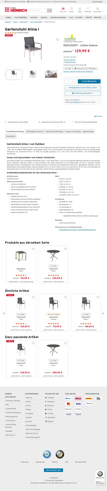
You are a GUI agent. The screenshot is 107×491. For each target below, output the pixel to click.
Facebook (51, 398)
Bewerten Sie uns (32, 433)
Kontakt (29, 417)
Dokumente (10, 136)
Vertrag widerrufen (53, 470)
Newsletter (51, 417)
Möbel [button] (9, 18)
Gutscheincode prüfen (83, 93)
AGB (66, 462)
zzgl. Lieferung (70, 60)
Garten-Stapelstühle (36, 22)
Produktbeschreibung (15, 132)
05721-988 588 (75, 102)
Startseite (8, 22)
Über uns (29, 398)
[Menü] (103, 471)
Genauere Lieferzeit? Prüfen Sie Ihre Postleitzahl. (78, 71)
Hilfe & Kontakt (97, 2)
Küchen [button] (34, 18)
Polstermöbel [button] (21, 18)
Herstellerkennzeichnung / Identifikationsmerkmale (77, 230)
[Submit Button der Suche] (49, 10)
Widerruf (55, 462)
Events (28, 406)
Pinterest (50, 406)
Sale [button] (71, 18)
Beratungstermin (12, 417)
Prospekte (29, 413)
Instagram (50, 402)
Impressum (25, 462)
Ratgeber (9, 431)
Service (89, 17)
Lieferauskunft (11, 409)
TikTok (50, 410)
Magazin (50, 421)
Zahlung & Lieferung (13, 401)
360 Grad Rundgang (33, 429)
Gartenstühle (24, 22)
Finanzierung (10, 420)
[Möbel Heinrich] (16, 9)
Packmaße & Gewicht (34, 132)
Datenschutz (40, 462)
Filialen (79, 17)
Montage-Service (70, 62)
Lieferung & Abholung (54, 132)
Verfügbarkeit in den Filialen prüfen (83, 88)
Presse (28, 402)
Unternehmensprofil (33, 437)
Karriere (29, 421)
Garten (15, 22)
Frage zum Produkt (73, 132)
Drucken (99, 116)
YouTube (50, 413)
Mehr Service (10, 435)
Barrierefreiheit (80, 462)
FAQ (7, 405)
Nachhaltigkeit (31, 425)
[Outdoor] (69, 37)
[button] (85, 65)
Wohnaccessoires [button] (58, 18)
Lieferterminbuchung (13, 413)
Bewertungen (88, 132)
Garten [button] (44, 18)
